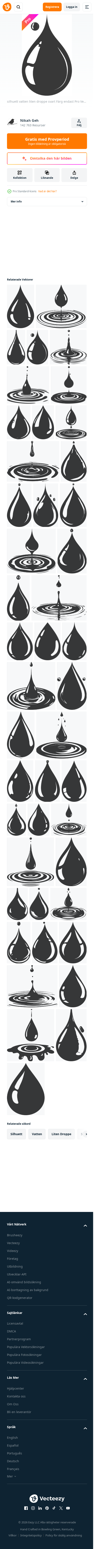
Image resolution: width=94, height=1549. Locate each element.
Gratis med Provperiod (47, 141)
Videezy (12, 1492)
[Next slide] (77, 1375)
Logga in (71, 7)
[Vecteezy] (7, 7)
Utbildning (15, 1507)
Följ (79, 125)
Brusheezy (14, 1476)
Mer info (16, 201)
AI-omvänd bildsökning (24, 1523)
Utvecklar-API (16, 1515)
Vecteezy (13, 1484)
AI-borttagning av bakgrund (27, 1531)
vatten (37, 1375)
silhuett (16, 1375)
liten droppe (61, 1375)
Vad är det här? (47, 191)
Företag (12, 1499)
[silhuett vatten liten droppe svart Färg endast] (20, 306)
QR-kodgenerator (19, 1539)
